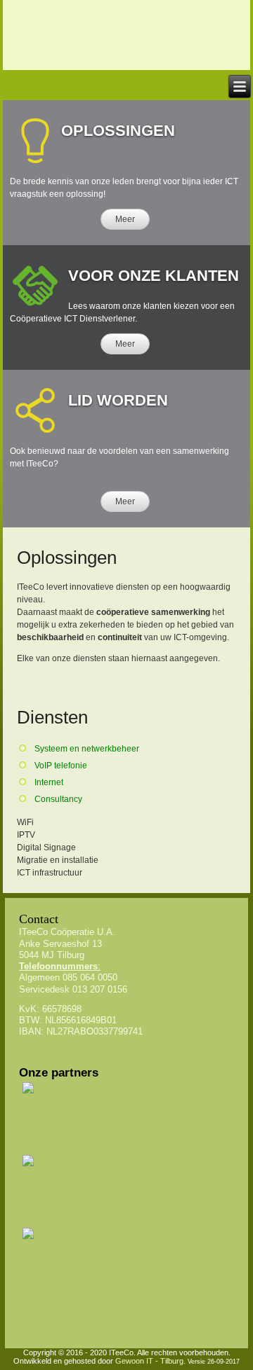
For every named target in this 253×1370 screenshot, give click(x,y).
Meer (125, 219)
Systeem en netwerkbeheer (86, 749)
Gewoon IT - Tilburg (149, 1361)
